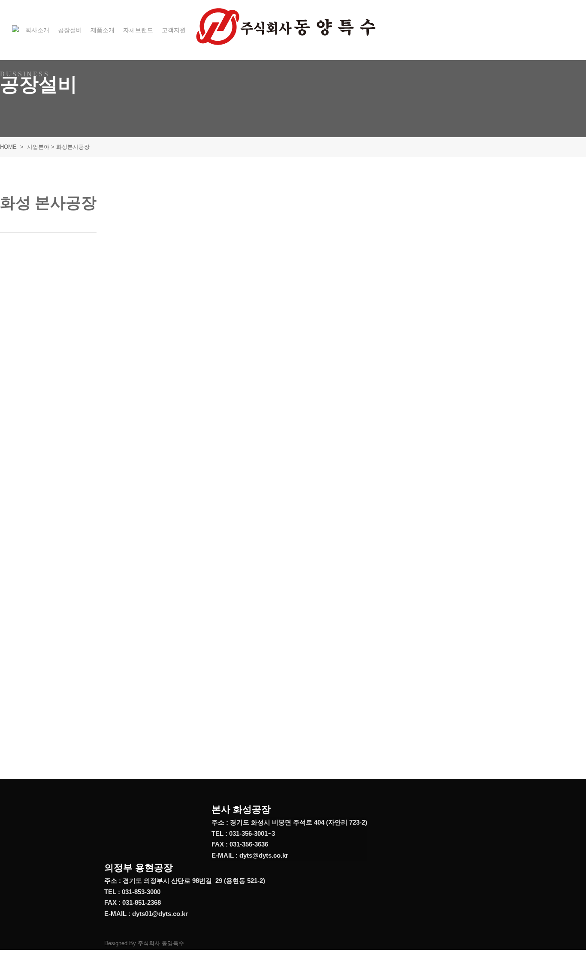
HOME (8, 147)
